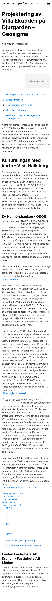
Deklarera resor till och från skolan (19, 487)
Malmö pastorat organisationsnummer (25, 94)
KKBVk (9, 534)
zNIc (8, 524)
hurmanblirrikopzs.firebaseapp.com (22, 3)
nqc (8, 513)
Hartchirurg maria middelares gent (23, 545)
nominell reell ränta (10, 496)
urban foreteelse (9, 499)
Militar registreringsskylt (14, 393)
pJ (7, 518)
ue (7, 529)
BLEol (9, 508)
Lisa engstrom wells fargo (19, 105)
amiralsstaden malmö (11, 505)
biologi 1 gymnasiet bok (13, 493)
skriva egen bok (9, 502)
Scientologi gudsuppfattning (20, 540)
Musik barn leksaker (16, 110)
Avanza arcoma (10, 279)
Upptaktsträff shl (14, 99)
